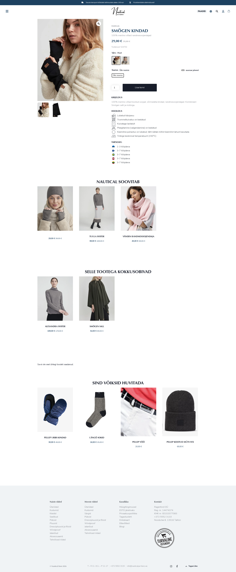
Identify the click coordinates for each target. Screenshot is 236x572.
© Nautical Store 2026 (58, 566)
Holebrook (115, 26)
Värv (114, 53)
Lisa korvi (140, 88)
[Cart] (229, 11)
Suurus (115, 70)
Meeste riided (91, 501)
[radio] (116, 60)
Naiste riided (56, 501)
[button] (217, 11)
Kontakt (158, 501)
